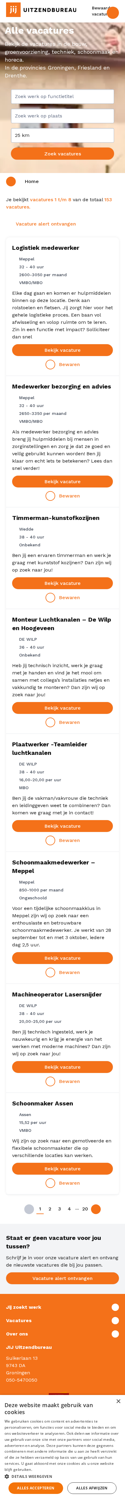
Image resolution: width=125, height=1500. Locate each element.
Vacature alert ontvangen (62, 1278)
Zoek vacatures (62, 154)
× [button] (118, 1401)
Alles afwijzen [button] (92, 1488)
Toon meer (62, 1307)
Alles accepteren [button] (35, 1488)
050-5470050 (21, 1380)
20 (85, 1209)
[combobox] (62, 99)
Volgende (96, 1209)
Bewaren (69, 364)
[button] (62, 1476)
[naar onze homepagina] (41, 9)
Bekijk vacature (62, 350)
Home (32, 181)
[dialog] (62, 1447)
